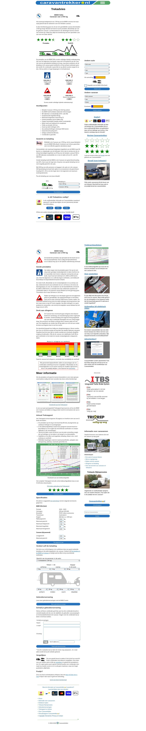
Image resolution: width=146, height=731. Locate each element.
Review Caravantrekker (97, 135)
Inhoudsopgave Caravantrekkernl (49, 713)
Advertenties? (90, 339)
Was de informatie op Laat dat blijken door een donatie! (58, 688)
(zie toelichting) (54, 501)
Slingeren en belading (92, 463)
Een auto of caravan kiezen (94, 457)
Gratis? (97, 117)
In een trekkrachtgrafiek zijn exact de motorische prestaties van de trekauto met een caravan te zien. (96, 268)
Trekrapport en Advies (45, 709)
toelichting (72, 368)
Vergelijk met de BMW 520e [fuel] (97, 85)
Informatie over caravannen (47, 700)
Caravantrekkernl (97, 501)
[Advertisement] (58, 235)
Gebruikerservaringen (45, 707)
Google (102, 155)
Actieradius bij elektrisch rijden (95, 307)
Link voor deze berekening (58, 680)
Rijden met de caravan (92, 461)
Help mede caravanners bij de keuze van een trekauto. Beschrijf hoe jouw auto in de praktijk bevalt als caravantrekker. (96, 184)
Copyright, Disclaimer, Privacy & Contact (51, 716)
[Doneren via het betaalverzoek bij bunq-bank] (58, 217)
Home (40, 698)
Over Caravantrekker (45, 711)
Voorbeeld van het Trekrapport (58, 404)
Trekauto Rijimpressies (45, 705)
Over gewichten (91, 274)
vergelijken (58, 662)
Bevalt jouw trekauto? (97, 161)
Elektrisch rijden (43, 703)
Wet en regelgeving (91, 459)
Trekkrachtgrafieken (93, 245)
